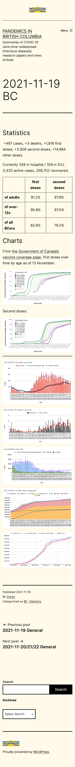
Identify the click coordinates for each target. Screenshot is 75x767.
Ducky (11, 596)
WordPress (41, 752)
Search (8, 682)
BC (26, 601)
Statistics (35, 601)
